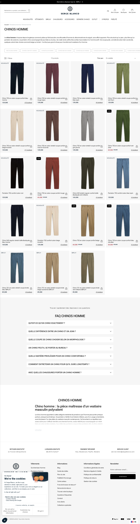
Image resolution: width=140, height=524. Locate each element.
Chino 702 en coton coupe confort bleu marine (15, 99)
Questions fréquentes (64, 495)
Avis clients (61, 502)
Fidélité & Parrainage (64, 478)
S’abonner (123, 476)
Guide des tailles (62, 471)
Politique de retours (90, 478)
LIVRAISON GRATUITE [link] (52, 449)
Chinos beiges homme (65, 50)
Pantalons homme (15, 24)
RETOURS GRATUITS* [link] (17, 449)
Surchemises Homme (38, 468)
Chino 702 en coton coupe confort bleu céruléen (121, 241)
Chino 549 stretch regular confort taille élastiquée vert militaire (85, 194)
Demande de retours (64, 488)
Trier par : (100, 58)
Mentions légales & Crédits (92, 471)
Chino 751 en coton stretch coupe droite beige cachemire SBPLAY (51, 288)
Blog (58, 468)
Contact (60, 498)
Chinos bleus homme (82, 50)
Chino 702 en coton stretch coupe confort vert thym (122, 99)
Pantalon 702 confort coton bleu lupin (120, 193)
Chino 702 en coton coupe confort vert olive (120, 146)
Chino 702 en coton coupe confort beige (86, 240)
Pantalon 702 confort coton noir (12, 193)
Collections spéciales (64, 505)
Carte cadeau (61, 481)
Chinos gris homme (117, 50)
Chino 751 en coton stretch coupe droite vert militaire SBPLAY (86, 288)
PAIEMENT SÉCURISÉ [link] (87, 449)
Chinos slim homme (47, 50)
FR (135, 522)
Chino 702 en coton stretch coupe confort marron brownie (51, 146)
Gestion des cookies (90, 481)
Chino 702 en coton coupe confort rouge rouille (51, 194)
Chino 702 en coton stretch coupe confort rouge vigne (51, 99)
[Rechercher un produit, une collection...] (27, 10)
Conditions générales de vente (94, 468)
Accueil (6, 24)
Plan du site (61, 474)
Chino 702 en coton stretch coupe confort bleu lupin (86, 99)
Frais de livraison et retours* (66, 485)
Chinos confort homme (29, 50)
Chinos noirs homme (100, 50)
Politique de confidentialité (92, 474)
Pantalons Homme (37, 471)
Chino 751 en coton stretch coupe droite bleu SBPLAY (15, 288)
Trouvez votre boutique (64, 491)
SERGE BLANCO (13, 519)
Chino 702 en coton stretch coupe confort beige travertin (16, 146)
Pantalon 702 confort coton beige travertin (49, 241)
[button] (39, 19)
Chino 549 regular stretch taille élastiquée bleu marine (16, 241)
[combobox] (17, 10)
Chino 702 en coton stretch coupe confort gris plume (86, 146)
